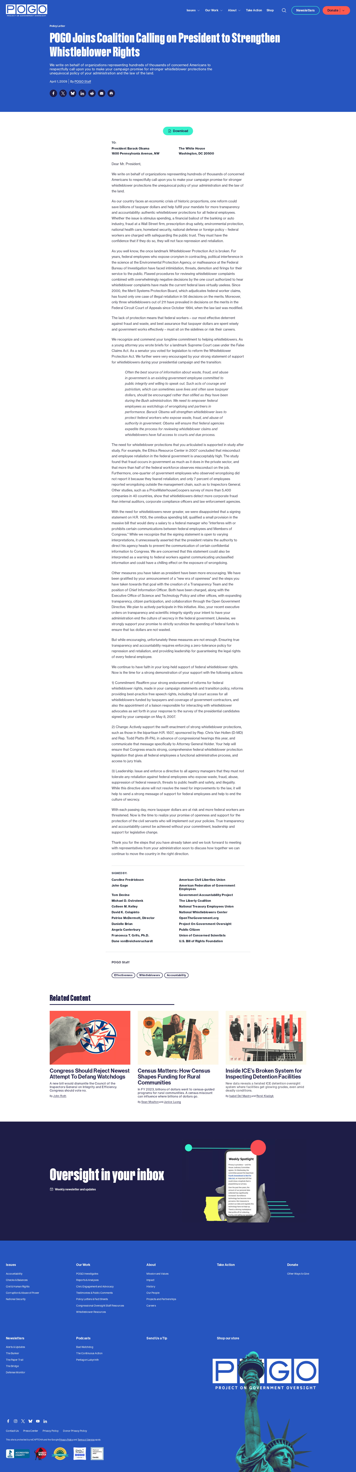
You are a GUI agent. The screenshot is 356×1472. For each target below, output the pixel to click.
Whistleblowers (149, 975)
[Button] (284, 10)
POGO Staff (120, 962)
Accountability (176, 975)
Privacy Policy (66, 1439)
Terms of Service (86, 1439)
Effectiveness (123, 975)
